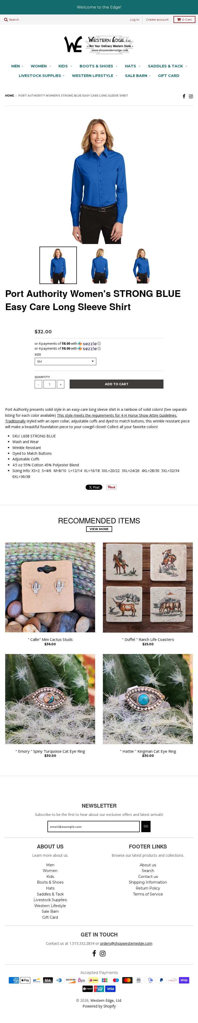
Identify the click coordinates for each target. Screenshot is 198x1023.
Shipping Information (148, 882)
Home (9, 95)
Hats (131, 66)
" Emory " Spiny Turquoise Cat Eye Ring (50, 751)
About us (148, 865)
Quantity (42, 377)
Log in (134, 19)
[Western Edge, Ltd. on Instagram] (191, 96)
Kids (64, 66)
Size (38, 354)
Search (148, 870)
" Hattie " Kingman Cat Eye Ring (148, 751)
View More (99, 529)
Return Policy (148, 888)
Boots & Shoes (97, 66)
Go (146, 826)
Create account (157, 19)
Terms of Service (148, 894)
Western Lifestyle (93, 75)
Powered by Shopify (99, 1006)
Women (39, 66)
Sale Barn (136, 75)
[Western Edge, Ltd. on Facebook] (184, 96)
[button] (99, 343)
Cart (187, 19)
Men (15, 66)
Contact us (148, 876)
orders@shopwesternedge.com (126, 943)
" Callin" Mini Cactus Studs (50, 639)
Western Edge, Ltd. (106, 1000)
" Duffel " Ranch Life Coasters (148, 639)
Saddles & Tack (166, 66)
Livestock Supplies (40, 75)
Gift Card (168, 75)
